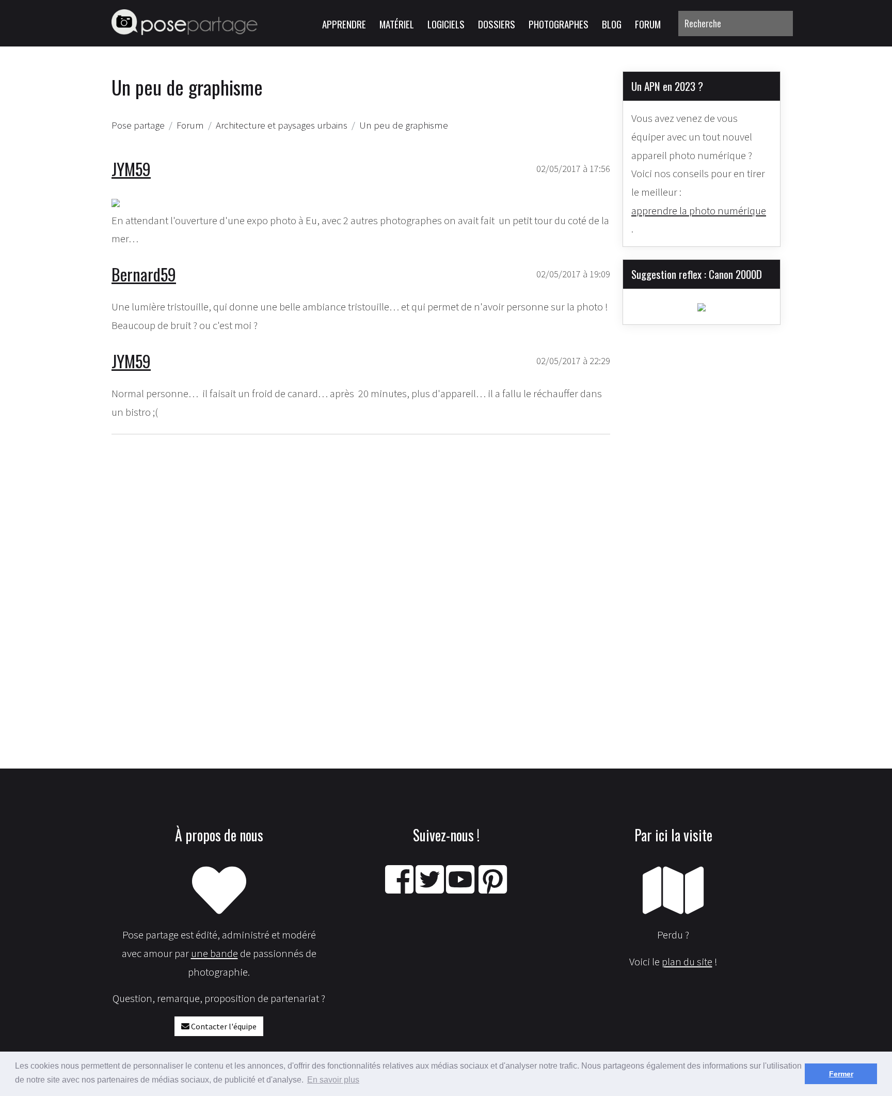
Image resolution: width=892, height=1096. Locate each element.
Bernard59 (144, 274)
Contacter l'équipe (223, 1026)
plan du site (687, 961)
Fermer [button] (841, 1074)
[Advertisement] (361, 567)
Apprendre (344, 24)
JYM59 (131, 168)
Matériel (396, 24)
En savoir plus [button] (333, 1079)
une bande (214, 953)
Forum (648, 24)
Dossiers (496, 24)
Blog (612, 24)
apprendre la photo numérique (698, 210)
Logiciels (446, 24)
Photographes (558, 24)
